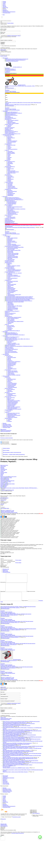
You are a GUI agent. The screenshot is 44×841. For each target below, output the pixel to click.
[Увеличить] (19, 487)
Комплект (2, 478)
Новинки (4, 423)
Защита (9, 177)
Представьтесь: (25, 600)
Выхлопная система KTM (12, 248)
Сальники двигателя (11, 244)
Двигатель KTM (10, 249)
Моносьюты (10, 192)
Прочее (9, 243)
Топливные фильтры (11, 203)
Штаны (9, 126)
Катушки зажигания (11, 284)
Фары (8, 293)
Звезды (9, 216)
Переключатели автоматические (13, 415)
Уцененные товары (6, 427)
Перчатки (9, 157)
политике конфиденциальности (18, 833)
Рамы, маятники (10, 320)
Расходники (5, 778)
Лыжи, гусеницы (10, 319)
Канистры (9, 341)
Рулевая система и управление (13, 361)
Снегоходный (3, 499)
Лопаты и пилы (10, 168)
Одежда (9, 147)
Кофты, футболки (11, 153)
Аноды (9, 378)
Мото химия (10, 209)
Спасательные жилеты (12, 149)
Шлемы (9, 142)
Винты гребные (11, 389)
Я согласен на (11, 35)
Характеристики (3, 480)
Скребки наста (10, 372)
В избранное (7, 92)
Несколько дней (6, 569)
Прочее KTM (10, 252)
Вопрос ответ (5, 7)
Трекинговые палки (11, 172)
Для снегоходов (6, 782)
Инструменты (10, 340)
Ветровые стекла (11, 326)
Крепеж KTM (10, 251)
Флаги (8, 420)
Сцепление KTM (11, 255)
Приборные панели (11, 288)
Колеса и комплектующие (13, 318)
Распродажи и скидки (7, 425)
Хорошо (2, 835)
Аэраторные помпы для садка (13, 413)
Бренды (4, 5)
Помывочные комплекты (12, 401)
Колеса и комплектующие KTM (14, 250)
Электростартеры (11, 295)
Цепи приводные (11, 217)
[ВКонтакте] (1, 517)
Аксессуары (9, 136)
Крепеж (9, 381)
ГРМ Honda (10, 302)
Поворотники (10, 287)
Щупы (8, 173)
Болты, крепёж (10, 325)
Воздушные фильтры (12, 201)
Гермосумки (9, 162)
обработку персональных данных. (14, 35)
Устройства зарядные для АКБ (13, 344)
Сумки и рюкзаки (11, 373)
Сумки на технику (11, 187)
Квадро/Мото (10, 163)
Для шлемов (9, 185)
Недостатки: (2, 591)
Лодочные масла (10, 207)
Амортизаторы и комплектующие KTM (15, 247)
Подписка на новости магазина (6, 437)
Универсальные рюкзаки (12, 188)
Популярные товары (7, 424)
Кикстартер (10, 238)
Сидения (9, 329)
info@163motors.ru (36, 813)
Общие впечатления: (31, 591)
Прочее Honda (10, 304)
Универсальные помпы (12, 417)
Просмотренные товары (5, 719)
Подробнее (7, 90)
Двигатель (10, 356)
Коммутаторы (10, 285)
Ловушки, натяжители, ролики (13, 265)
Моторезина (5, 780)
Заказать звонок (10, 23)
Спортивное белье (11, 193)
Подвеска (9, 360)
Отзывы (4, 2)
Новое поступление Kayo (5, 431)
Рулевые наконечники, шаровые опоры (15, 321)
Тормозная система (11, 364)
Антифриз (9, 205)
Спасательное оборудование (13, 171)
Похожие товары (3, 483)
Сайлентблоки (10, 322)
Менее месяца (5, 571)
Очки (8, 156)
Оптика (9, 139)
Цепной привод (10, 266)
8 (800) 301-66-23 (3, 23)
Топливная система (11, 363)
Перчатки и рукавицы (12, 140)
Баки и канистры (11, 397)
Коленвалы (9, 239)
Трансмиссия (10, 365)
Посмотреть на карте (16, 816)
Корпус (9, 359)
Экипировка (5, 776)
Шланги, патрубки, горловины (13, 406)
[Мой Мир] (4, 517)
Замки (9, 283)
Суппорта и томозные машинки (14, 269)
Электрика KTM (11, 259)
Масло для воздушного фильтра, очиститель (16, 208)
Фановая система (10, 405)
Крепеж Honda (10, 303)
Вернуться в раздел (4, 476)
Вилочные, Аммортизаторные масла (14, 206)
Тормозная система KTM (12, 257)
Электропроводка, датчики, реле (14, 294)
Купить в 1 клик (8, 91)
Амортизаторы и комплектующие (14, 317)
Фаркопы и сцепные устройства (13, 374)
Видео (1, 486)
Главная (4, 1)
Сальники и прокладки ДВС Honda (14, 305)
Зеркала (9, 358)
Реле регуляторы (11, 289)
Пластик (9, 327)
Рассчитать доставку (13, 512)
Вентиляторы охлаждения (12, 281)
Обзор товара (3, 477)
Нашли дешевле (11, 511)
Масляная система (11, 240)
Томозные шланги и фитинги (13, 270)
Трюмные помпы (11, 416)
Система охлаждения (11, 362)
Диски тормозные (11, 268)
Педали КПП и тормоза (12, 274)
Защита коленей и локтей (12, 120)
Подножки (10, 328)
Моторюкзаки (10, 178)
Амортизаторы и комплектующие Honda (15, 301)
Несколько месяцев (6, 572)
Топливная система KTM (12, 256)
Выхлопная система (11, 357)
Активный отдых (11, 161)
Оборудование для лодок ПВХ (13, 400)
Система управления (11, 384)
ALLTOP (2, 504)
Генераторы (10, 282)
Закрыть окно (3, 49)
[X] (6, 517)
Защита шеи (10, 121)
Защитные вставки (11, 122)
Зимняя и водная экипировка (8, 777)
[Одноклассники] (2, 517)
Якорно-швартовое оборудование (14, 408)
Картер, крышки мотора (12, 237)
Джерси (9, 125)
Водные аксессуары (11, 144)
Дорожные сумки (11, 186)
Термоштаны (10, 195)
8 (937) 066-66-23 (33, 811)
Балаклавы (9, 190)
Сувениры (9, 419)
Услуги (4, 4)
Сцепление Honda (11, 306)
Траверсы (9, 323)
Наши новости (3, 429)
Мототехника (5, 775)
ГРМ (8, 236)
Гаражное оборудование (12, 370)
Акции (4, 3)
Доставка (4, 6)
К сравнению (9, 611)
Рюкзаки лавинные (11, 170)
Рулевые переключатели (12, 290)
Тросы (9, 366)
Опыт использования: (4, 567)
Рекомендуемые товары (7, 426)
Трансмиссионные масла (12, 214)
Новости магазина (5, 441)
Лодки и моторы (6, 783)
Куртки (9, 154)
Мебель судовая (10, 399)
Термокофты (10, 194)
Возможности (5, 10)
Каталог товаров (3, 55)
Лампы (9, 286)
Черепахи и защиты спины (13, 123)
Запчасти (9, 390)
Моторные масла (11, 210)
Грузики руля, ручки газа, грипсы (14, 272)
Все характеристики (4, 497)
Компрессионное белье (12, 191)
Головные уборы (11, 152)
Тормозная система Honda (12, 308)
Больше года (5, 570)
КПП (8, 264)
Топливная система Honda (12, 307)
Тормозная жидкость (11, 212)
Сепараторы (9, 394)
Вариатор (9, 263)
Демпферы (9, 273)
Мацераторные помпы (11, 414)
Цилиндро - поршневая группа (14, 245)
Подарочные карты (6, 12)
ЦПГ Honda (10, 310)
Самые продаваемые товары (6, 718)
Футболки (9, 421)
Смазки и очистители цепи (13, 211)
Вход (4, 14)
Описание (2, 479)
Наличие (2, 484)
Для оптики (9, 184)
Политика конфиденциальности (9, 11)
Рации (8, 169)
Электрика (10, 367)
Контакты (5, 9)
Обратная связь (3, 823)
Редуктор (9, 382)
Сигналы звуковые (11, 291)
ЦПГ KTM (9, 258)
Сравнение (14, 91)
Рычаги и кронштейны (12, 278)
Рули (8, 277)
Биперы (9, 167)
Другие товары (18, 560)
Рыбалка (9, 165)
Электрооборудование (11, 368)
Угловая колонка (10, 386)
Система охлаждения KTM (12, 254)
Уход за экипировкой (11, 141)
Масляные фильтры (11, 202)
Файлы (1, 485)
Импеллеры (10, 391)
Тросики (9, 279)
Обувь (9, 138)
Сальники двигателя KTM (12, 253)
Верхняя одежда (11, 137)
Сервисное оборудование (12, 371)
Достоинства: (3, 582)
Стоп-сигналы (10, 292)
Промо (8, 158)
